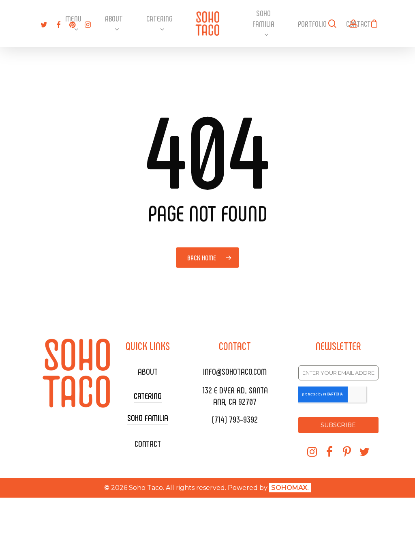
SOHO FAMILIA (147, 417)
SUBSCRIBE (338, 425)
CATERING (148, 395)
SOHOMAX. (290, 488)
